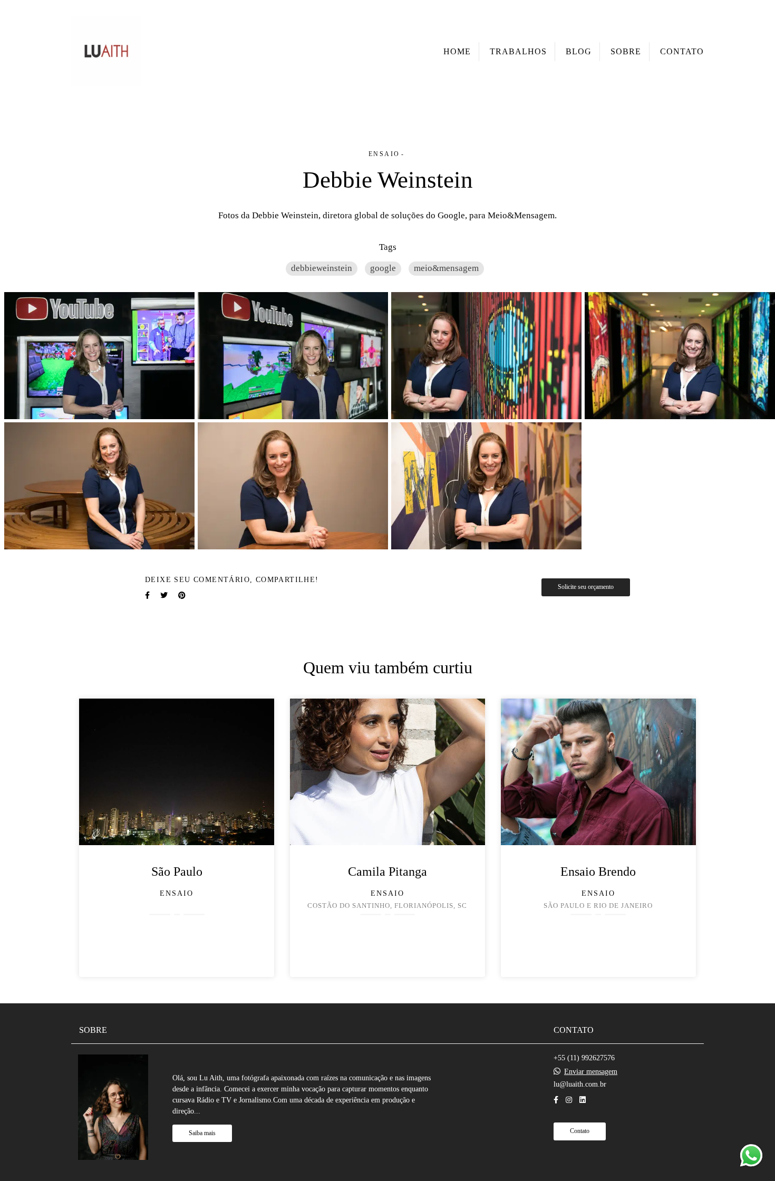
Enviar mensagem (590, 1072)
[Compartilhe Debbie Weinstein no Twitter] (164, 595)
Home (457, 51)
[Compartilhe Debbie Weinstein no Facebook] (147, 595)
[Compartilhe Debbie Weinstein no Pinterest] (182, 595)
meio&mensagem (446, 268)
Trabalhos (518, 51)
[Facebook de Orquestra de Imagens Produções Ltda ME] (556, 1100)
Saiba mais (202, 1133)
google (383, 268)
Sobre (626, 51)
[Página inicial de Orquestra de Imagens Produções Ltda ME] (106, 52)
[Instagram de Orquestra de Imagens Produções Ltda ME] (569, 1100)
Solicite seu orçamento (586, 587)
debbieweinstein (321, 268)
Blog (579, 51)
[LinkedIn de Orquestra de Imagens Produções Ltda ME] (582, 1100)
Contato (682, 51)
